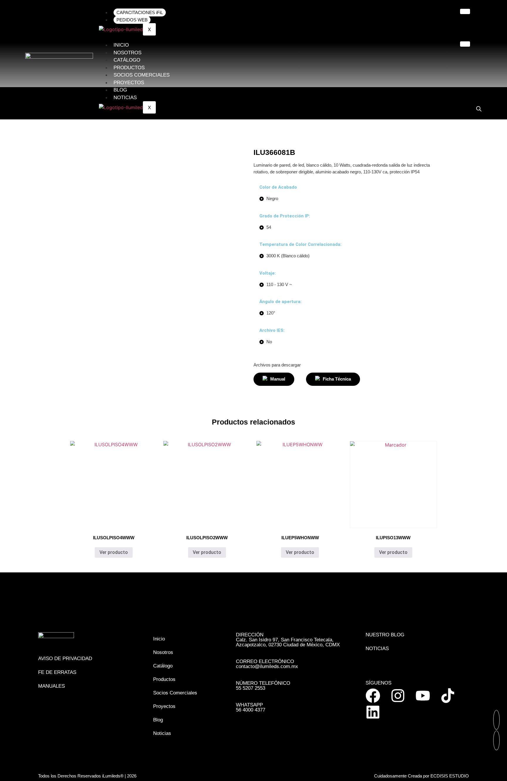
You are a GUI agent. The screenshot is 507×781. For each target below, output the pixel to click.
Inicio (121, 45)
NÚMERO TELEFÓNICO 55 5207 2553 (263, 685)
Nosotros (127, 52)
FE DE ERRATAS (57, 672)
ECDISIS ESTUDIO (449, 775)
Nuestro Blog (385, 635)
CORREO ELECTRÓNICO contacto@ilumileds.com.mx (267, 664)
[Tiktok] (447, 695)
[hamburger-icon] (465, 11)
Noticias (125, 97)
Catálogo (127, 60)
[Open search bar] (479, 108)
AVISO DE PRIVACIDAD (65, 658)
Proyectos (129, 82)
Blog (120, 90)
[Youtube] (422, 695)
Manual (277, 378)
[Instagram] (398, 695)
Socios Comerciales (142, 75)
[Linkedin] (373, 712)
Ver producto (113, 552)
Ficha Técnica (337, 378)
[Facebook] (373, 695)
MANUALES (51, 686)
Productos (129, 67)
